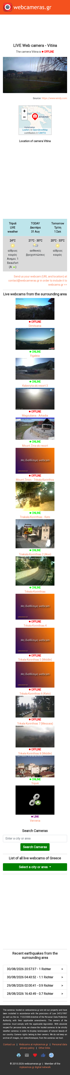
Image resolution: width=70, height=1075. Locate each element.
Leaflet (25, 129)
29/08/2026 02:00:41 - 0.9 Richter (35, 985)
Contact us (9, 1044)
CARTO (42, 132)
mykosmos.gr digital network (35, 1067)
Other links (44, 1048)
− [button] (24, 117)
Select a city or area (33, 867)
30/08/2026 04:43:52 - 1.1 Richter (35, 977)
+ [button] (24, 111)
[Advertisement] (35, 28)
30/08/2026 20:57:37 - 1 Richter (35, 969)
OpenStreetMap (40, 129)
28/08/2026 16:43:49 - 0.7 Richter (35, 994)
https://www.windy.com (54, 98)
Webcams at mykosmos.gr (33, 1044)
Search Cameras (35, 847)
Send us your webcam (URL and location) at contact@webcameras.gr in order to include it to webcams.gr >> (37, 280)
